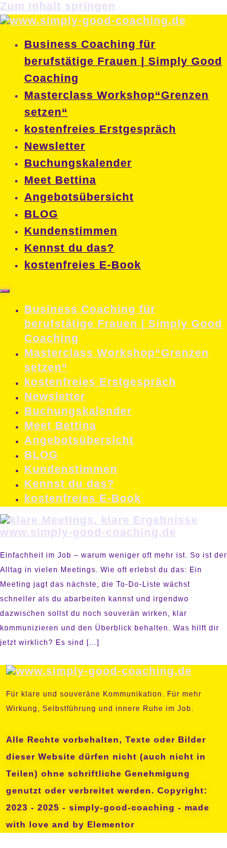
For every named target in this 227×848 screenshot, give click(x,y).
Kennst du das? (69, 248)
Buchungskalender (78, 163)
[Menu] (5, 291)
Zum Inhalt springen (39, 7)
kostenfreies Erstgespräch (100, 129)
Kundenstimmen (70, 231)
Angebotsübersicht (79, 197)
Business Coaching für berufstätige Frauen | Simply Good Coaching (123, 61)
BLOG (41, 214)
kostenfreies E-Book (82, 265)
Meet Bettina (60, 180)
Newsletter (54, 146)
